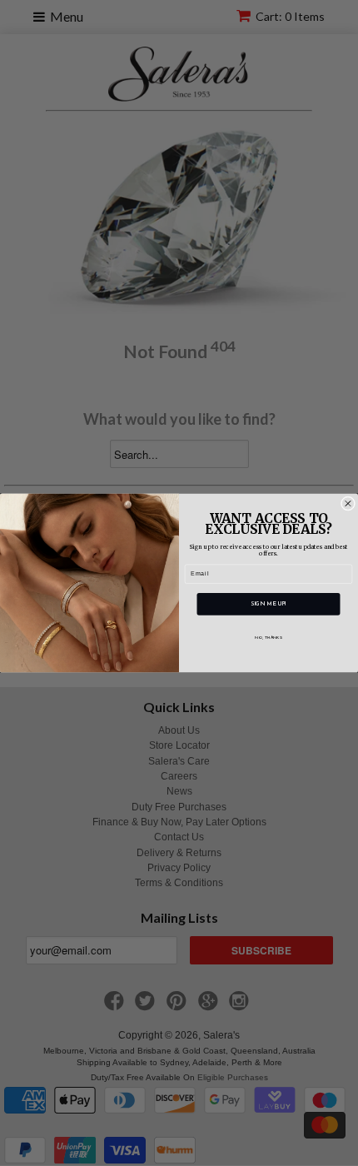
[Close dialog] (347, 503)
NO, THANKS (268, 637)
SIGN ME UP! (268, 604)
